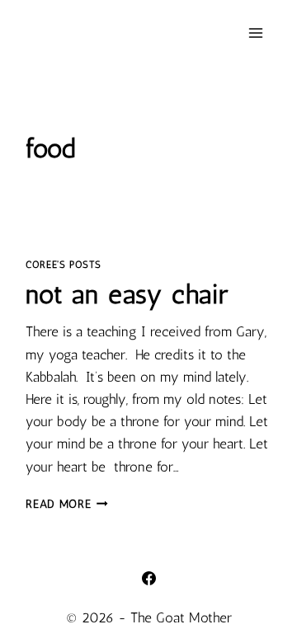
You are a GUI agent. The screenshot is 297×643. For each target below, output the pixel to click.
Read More (67, 503)
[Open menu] (256, 32)
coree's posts (63, 264)
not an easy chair (127, 294)
